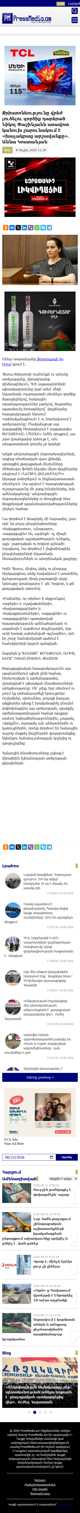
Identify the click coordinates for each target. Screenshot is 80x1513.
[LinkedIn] (24, 227)
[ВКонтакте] (12, 227)
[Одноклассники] (5, 227)
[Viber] (30, 227)
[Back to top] (72, 1505)
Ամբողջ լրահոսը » (40, 1077)
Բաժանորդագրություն (40, 1484)
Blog (7, 150)
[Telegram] (49, 227)
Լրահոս (10, 866)
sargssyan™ (65, 1504)
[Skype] (43, 227)
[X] (18, 227)
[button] (29, 1412)
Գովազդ (40, 1480)
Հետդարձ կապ (40, 1493)
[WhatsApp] (37, 227)
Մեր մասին (40, 1489)
